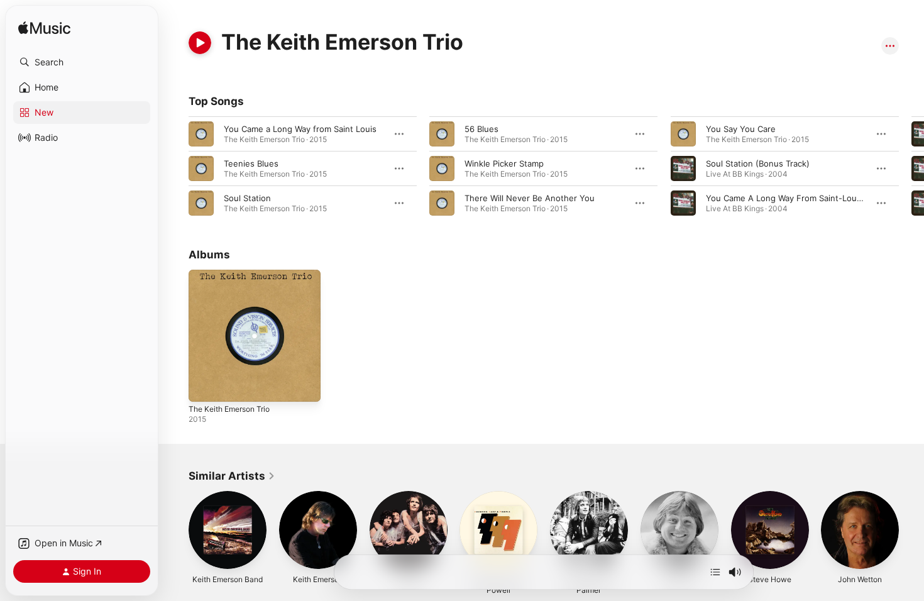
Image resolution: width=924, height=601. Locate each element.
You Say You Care (741, 129)
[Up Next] (715, 572)
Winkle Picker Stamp (504, 163)
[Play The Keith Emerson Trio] (204, 386)
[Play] (200, 42)
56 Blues (481, 129)
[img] (44, 28)
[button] (82, 62)
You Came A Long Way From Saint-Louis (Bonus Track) (813, 198)
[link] (232, 476)
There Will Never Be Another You (530, 198)
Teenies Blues (251, 163)
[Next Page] (911, 168)
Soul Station (247, 198)
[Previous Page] (176, 168)
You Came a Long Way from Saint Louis (300, 129)
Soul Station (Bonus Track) (758, 163)
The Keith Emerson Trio (234, 275)
